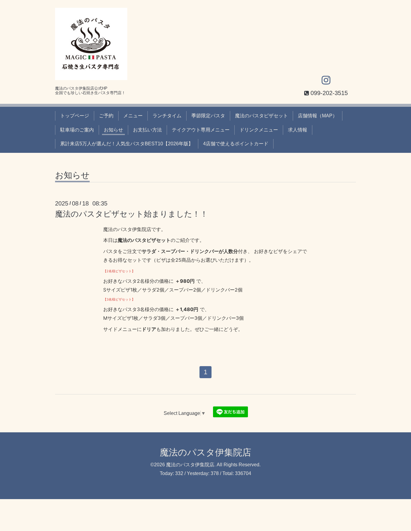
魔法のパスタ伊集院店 (205, 452)
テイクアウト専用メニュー (201, 129)
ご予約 (106, 115)
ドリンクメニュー (258, 129)
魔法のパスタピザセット (261, 115)
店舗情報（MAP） (317, 115)
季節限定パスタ (208, 115)
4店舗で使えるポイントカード (235, 143)
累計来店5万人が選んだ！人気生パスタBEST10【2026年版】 (126, 143)
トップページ (74, 115)
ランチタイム (167, 115)
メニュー (133, 115)
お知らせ (113, 129)
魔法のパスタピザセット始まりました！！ (131, 213)
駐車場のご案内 (77, 129)
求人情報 (297, 129)
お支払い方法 (147, 129)
